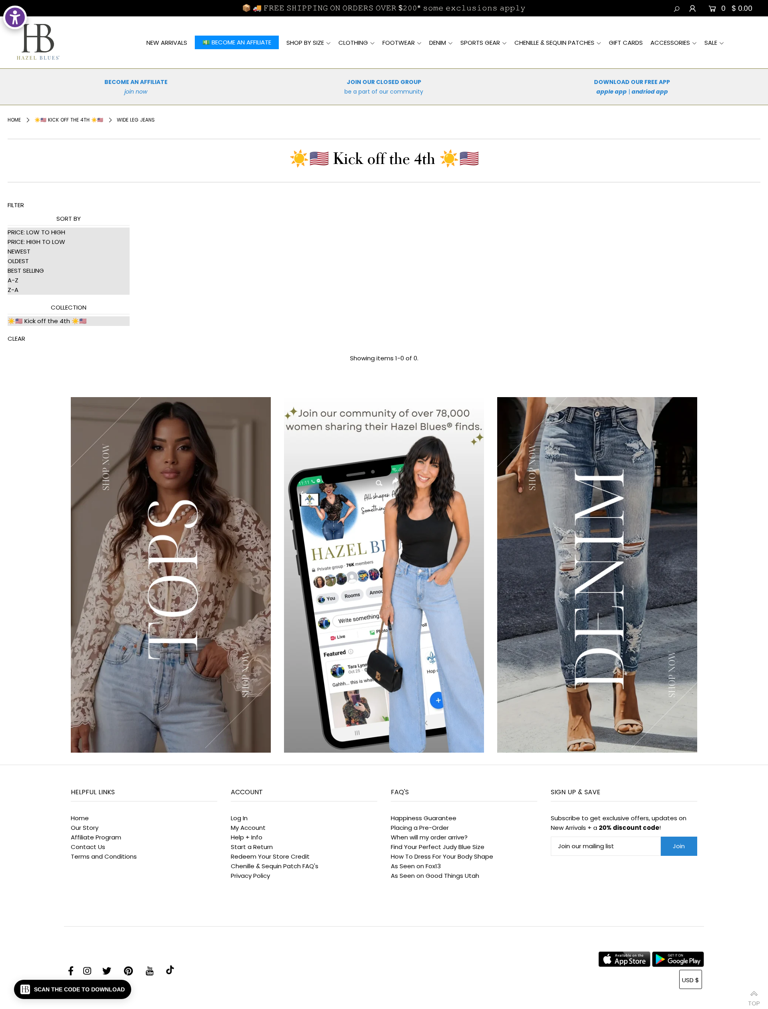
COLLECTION (68, 307)
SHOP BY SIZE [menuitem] (305, 42)
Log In (239, 818)
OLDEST (18, 261)
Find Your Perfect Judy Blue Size (437, 847)
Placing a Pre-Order (420, 827)
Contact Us (88, 847)
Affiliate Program (96, 837)
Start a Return (252, 847)
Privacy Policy (250, 875)
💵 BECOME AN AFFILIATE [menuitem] (236, 42)
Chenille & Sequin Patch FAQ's (274, 866)
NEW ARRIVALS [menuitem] (166, 42)
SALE (710, 42)
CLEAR (16, 338)
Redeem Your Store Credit (270, 856)
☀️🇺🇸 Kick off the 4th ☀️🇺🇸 (68, 119)
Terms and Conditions (104, 856)
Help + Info (246, 837)
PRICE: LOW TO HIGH (36, 232)
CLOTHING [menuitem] (353, 42)
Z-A (13, 290)
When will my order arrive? (429, 837)
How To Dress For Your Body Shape (442, 856)
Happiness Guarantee (423, 818)
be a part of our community (383, 92)
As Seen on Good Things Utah (435, 875)
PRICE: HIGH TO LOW (36, 242)
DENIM (437, 42)
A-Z (13, 280)
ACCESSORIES (670, 42)
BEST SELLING (26, 270)
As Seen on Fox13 (416, 866)
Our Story (84, 827)
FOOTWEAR (398, 42)
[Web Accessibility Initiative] (15, 17)
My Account (248, 827)
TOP (754, 1000)
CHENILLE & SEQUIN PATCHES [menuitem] (554, 42)
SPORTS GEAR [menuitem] (480, 42)
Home (14, 119)
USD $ (690, 980)
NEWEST (19, 251)
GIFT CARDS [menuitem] (626, 42)
